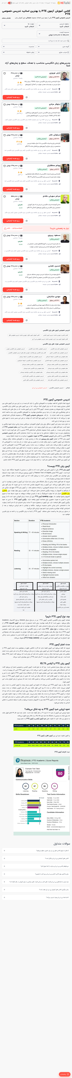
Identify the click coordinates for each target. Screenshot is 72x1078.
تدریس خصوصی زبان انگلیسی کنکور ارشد (58, 380)
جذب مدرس (35, 3)
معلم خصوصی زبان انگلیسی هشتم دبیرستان (32, 364)
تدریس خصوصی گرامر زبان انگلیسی (59, 349)
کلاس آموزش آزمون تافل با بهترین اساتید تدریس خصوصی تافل (24, 335)
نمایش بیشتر (6, 18)
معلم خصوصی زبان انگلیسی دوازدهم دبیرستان (31, 372)
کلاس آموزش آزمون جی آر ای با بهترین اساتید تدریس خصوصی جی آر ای (50, 339)
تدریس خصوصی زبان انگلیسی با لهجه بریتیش (31, 357)
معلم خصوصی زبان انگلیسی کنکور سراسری (58, 376)
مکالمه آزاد (21, 3)
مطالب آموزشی (28, 3)
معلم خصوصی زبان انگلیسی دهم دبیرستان (34, 368)
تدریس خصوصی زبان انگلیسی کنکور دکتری (33, 380)
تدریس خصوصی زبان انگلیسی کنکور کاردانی (33, 376)
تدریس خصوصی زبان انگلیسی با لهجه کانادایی (56, 360)
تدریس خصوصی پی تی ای (39, 388)
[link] (36, 85)
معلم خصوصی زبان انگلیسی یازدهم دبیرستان (57, 372)
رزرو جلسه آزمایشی (13, 97)
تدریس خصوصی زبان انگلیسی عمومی (16, 349)
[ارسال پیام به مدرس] (26, 97)
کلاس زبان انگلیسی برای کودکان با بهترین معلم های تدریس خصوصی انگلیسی (27, 353)
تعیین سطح (13, 3)
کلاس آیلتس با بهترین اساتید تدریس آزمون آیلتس (55, 335)
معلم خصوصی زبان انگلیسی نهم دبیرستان (58, 368)
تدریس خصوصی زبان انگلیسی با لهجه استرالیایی (29, 360)
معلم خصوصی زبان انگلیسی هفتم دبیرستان (57, 364)
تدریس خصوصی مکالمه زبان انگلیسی (38, 349)
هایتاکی (68, 388)
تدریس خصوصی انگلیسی (56, 388)
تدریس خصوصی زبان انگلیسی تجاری (59, 353)
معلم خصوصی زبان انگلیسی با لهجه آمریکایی (57, 357)
